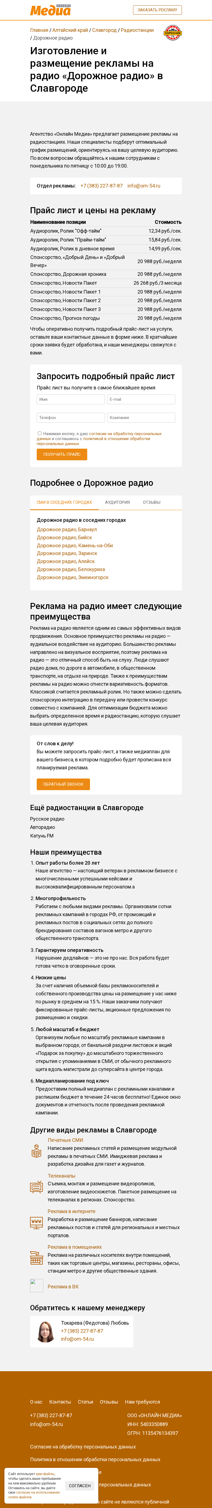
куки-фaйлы (45, 1474)
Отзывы (109, 1402)
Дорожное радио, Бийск (64, 537)
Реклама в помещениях (75, 1247)
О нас (36, 1402)
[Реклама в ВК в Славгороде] (36, 1287)
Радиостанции (137, 30)
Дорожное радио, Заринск (67, 553)
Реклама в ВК (63, 1286)
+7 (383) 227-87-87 (102, 186)
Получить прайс (62, 454)
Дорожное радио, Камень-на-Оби (75, 545)
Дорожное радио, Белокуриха (71, 569)
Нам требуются (142, 1402)
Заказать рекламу (157, 10)
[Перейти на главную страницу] (50, 10)
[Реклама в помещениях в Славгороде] (36, 1259)
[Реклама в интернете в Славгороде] (36, 1224)
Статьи (85, 1402)
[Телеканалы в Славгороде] (36, 1188)
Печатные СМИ (65, 1140)
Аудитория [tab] (117, 502)
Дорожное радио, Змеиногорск (72, 577)
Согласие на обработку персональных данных (83, 1447)
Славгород (104, 30)
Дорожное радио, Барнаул (67, 529)
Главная (39, 30)
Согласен (80, 1485)
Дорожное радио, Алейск (66, 561)
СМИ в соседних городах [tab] (64, 502)
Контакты (60, 1402)
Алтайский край (70, 30)
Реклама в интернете (72, 1211)
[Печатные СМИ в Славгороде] (36, 1152)
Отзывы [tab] (151, 502)
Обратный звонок (63, 784)
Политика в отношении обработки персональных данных (95, 1459)
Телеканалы (62, 1176)
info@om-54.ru (144, 186)
